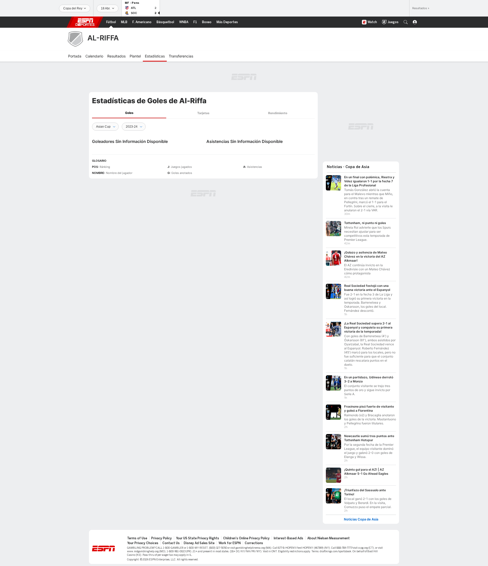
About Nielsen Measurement (328, 538)
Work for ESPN (230, 543)
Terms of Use (137, 538)
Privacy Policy (161, 538)
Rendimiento (277, 113)
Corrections (254, 543)
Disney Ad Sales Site (199, 543)
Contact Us (171, 543)
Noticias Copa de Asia (361, 519)
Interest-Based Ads (288, 538)
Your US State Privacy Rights (197, 538)
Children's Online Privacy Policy (246, 538)
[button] (406, 22)
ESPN (85, 22)
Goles (129, 113)
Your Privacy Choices (142, 543)
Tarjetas (203, 113)
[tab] (129, 113)
